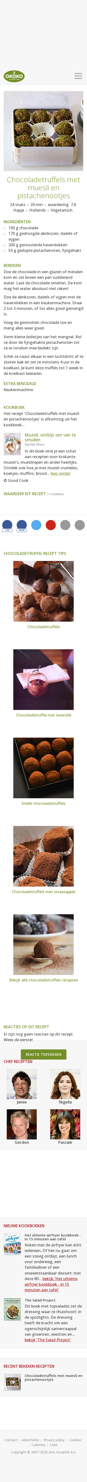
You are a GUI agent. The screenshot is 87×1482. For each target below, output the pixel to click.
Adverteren (30, 1440)
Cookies (75, 1440)
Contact (11, 1440)
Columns (38, 1444)
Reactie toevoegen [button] (43, 1054)
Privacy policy (54, 1440)
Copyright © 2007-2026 (29, 1452)
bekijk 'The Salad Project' (48, 1339)
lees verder (60, 473)
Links (54, 1444)
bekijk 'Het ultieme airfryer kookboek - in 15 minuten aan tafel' (51, 1284)
